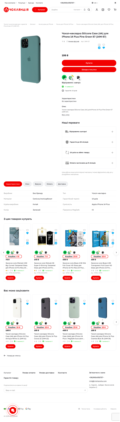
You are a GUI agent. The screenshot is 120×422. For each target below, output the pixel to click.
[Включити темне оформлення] (115, 3)
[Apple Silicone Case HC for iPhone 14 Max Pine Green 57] (31, 59)
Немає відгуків (73, 41)
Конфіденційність (100, 409)
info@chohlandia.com (98, 381)
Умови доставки (46, 373)
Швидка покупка (89, 69)
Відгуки (38, 184)
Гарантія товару (11, 378)
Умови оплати (28, 373)
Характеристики (13, 184)
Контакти (62, 373)
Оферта (113, 409)
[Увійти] (97, 9)
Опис (27, 184)
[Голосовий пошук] (84, 9)
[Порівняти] (99, 44)
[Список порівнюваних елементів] (103, 9)
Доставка (62, 184)
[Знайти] (89, 9)
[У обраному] (103, 44)
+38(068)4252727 (67, 3)
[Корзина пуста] (115, 9)
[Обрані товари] (109, 9)
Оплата (49, 184)
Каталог (7, 373)
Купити (89, 63)
